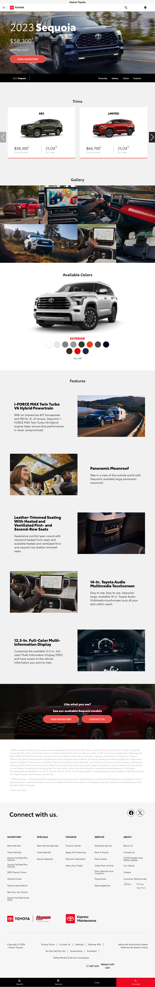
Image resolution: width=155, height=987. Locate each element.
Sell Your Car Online (17, 892)
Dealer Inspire (141, 947)
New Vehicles (14, 845)
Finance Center (73, 845)
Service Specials (45, 858)
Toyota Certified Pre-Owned (17, 865)
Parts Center (101, 858)
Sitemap (79, 944)
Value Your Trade (74, 865)
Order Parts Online (104, 865)
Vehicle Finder (14, 878)
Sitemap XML (94, 944)
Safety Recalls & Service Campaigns (71, 957)
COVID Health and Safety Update (132, 858)
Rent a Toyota (102, 852)
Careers (127, 872)
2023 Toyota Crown (17, 872)
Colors (126, 78)
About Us (128, 845)
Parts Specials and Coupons (104, 872)
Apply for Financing (76, 852)
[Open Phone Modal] (126, 7)
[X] (140, 813)
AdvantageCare (102, 885)
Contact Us (97, 719)
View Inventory (27, 59)
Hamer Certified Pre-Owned (17, 858)
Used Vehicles (14, 852)
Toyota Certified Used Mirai (18, 898)
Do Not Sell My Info (56, 950)
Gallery (115, 78)
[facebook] (131, 813)
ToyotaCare (100, 878)
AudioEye (92, 950)
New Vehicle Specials (47, 845)
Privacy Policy (48, 944)
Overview (102, 78)
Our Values (129, 865)
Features (137, 78)
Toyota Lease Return (17, 885)
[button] (152, 137)
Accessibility (76, 950)
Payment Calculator (76, 858)
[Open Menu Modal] (4, 7)
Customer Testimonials (135, 878)
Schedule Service (103, 845)
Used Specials (44, 852)
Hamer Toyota (16, 947)
